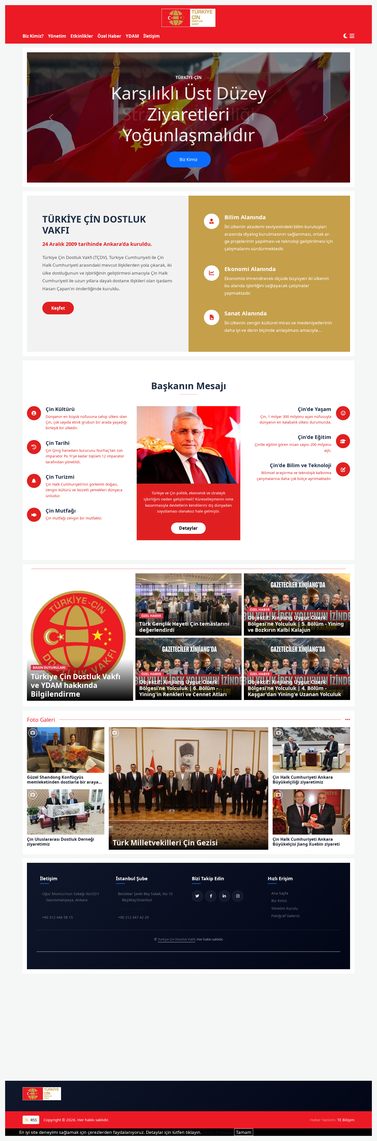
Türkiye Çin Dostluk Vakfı (176, 939)
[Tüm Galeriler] (347, 720)
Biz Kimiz (188, 159)
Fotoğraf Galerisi (285, 915)
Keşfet (58, 308)
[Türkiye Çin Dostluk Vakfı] (188, 17)
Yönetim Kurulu (284, 908)
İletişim (151, 36)
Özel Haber (109, 36)
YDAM (132, 36)
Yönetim (57, 36)
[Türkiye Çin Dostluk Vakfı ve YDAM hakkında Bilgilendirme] (80, 636)
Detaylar (188, 528)
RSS (33, 1119)
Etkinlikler (82, 36)
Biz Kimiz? (33, 36)
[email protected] (57, 908)
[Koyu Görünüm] (345, 36)
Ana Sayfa (279, 893)
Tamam (243, 1132)
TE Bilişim (345, 1119)
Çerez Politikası (218, 1132)
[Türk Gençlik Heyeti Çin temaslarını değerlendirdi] (188, 604)
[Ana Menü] (352, 36)
